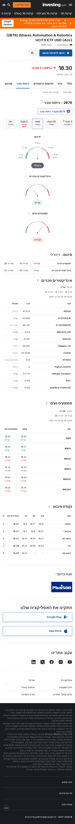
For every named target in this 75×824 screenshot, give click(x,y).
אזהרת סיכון (67, 804)
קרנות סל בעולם (23, 13)
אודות (32, 680)
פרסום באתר (28, 687)
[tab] (51, 124)
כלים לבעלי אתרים (62, 694)
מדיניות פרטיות (65, 793)
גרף (60, 83)
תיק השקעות (65, 687)
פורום (8, 83)
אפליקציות (66, 680)
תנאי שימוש (67, 782)
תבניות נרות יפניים (51, 92)
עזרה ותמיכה (28, 694)
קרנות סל (66, 13)
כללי (69, 83)
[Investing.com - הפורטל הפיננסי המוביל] (54, 5)
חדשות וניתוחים (43, 83)
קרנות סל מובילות (47, 13)
